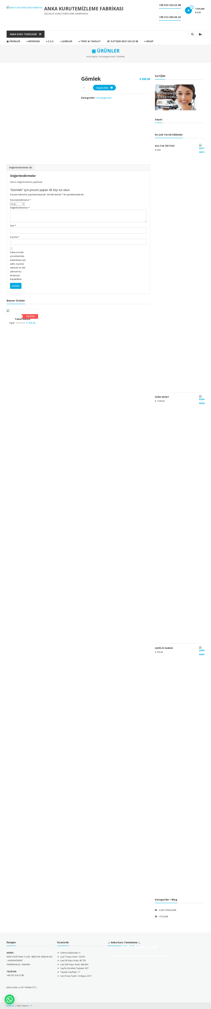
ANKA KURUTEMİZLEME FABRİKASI (83, 8)
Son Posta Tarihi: (69, 975)
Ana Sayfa (91, 56)
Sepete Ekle (102, 87)
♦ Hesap (148, 41)
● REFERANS (33, 41)
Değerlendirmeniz (20, 207)
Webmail (10, 1005)
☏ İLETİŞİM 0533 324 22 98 (122, 41)
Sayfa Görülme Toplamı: (72, 968)
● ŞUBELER (66, 41)
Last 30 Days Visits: (70, 960)
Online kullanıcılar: (69, 952)
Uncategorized (107, 56)
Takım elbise (22, 319)
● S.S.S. (50, 41)
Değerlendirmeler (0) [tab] (20, 167)
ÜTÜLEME (163, 916)
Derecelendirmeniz (20, 199)
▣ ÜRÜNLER (13, 41)
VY (31, 1005)
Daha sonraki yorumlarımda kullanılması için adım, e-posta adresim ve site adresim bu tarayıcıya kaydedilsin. (18, 266)
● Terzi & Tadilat (89, 41)
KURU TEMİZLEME (167, 910)
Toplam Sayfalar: (69, 971)
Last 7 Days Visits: (69, 956)
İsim (13, 225)
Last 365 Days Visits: (70, 964)
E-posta (14, 236)
